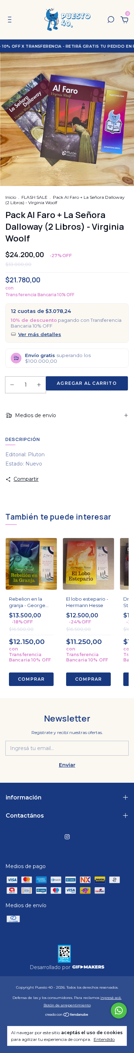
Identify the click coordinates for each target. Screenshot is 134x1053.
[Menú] (10, 20)
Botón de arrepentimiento (67, 1005)
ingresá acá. (110, 997)
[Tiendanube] (67, 1015)
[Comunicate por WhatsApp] (119, 1011)
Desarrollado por (51, 967)
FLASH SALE (34, 197)
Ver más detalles (39, 334)
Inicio (10, 197)
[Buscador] (111, 20)
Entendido (104, 1039)
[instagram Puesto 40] (67, 837)
